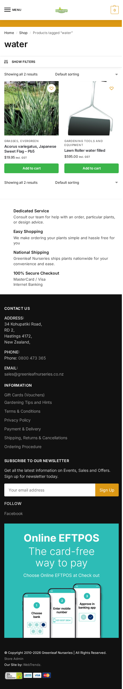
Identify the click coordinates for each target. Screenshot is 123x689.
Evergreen (29, 141)
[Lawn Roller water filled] (91, 108)
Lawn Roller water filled (84, 150)
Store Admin (13, 659)
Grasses (11, 141)
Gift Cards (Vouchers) (24, 394)
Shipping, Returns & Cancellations (35, 437)
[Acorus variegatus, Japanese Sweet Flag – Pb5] (31, 108)
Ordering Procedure (22, 446)
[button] (114, 10)
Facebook (13, 513)
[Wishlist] (51, 88)
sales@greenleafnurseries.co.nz (34, 374)
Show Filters (23, 62)
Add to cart (32, 168)
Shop (23, 33)
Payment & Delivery (22, 428)
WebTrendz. (32, 665)
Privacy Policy (17, 420)
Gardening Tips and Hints (28, 402)
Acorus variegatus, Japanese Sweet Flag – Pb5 (30, 148)
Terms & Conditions (22, 411)
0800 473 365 (32, 358)
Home (9, 33)
